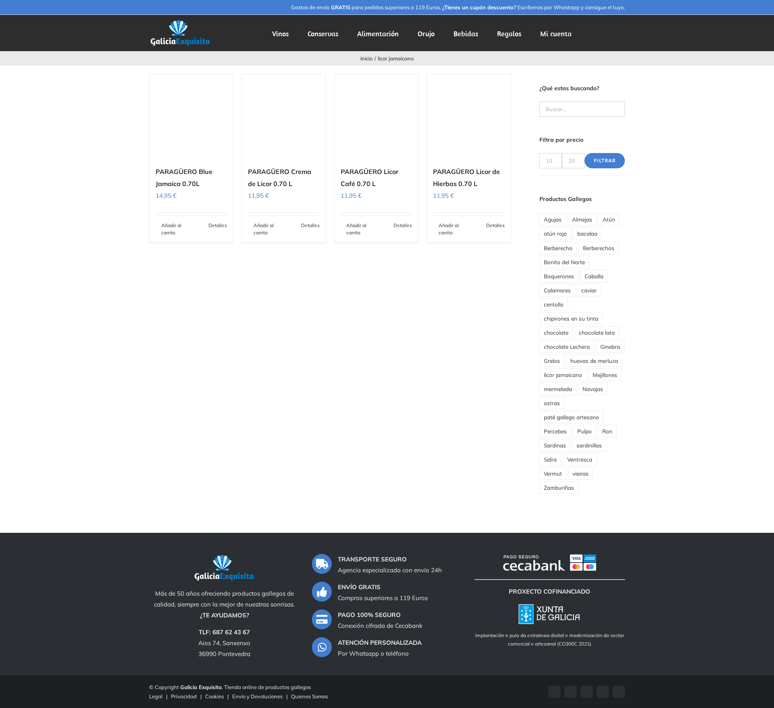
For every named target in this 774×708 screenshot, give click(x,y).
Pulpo (584, 431)
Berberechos (598, 247)
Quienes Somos (309, 696)
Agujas (553, 219)
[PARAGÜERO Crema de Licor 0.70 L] (283, 115)
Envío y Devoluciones (257, 696)
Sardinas (555, 445)
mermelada (558, 388)
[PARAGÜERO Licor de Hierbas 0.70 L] (468, 115)
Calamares (557, 290)
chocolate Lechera (567, 346)
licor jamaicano (563, 374)
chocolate (556, 332)
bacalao (587, 233)
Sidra (550, 459)
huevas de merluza (594, 360)
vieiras (580, 473)
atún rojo (555, 233)
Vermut (553, 473)
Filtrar (605, 160)
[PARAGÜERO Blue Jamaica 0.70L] (191, 115)
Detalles (217, 225)
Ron (607, 431)
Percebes (555, 431)
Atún (609, 219)
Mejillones (605, 374)
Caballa (594, 276)
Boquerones (559, 276)
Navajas (593, 388)
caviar (589, 290)
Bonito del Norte (564, 262)
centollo (554, 304)
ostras (552, 403)
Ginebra (610, 346)
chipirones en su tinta (571, 318)
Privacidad (184, 696)
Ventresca (579, 459)
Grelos (552, 360)
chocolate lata (597, 332)
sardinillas (589, 445)
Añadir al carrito (171, 229)
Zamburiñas (559, 487)
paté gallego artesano (571, 417)
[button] (612, 33)
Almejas (582, 219)
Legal (155, 696)
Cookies (214, 696)
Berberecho (558, 247)
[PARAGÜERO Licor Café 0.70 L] (376, 115)
